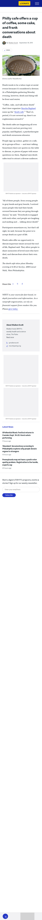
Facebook (13, 283)
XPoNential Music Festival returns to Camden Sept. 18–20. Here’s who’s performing (18, 435)
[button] (5, 916)
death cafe (19, 112)
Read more (10, 337)
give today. (13, 309)
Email (22, 283)
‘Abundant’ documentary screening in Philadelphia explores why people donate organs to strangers (19, 449)
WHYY (9, 3)
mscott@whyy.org (15, 346)
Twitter (17, 283)
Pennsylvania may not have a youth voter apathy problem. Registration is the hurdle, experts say (20, 462)
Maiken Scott (13, 43)
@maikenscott (14, 343)
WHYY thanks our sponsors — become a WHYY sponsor (21, 193)
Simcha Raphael (28, 108)
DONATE (25, 3)
